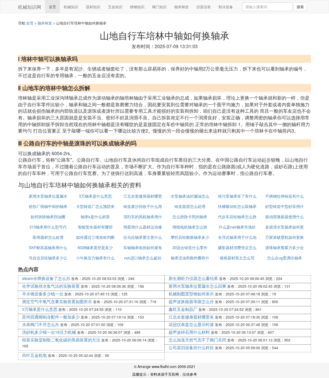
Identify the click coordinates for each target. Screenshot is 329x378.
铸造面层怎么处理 (190, 206)
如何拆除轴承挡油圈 (48, 216)
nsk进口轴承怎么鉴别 (142, 257)
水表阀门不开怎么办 (40, 324)
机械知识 (71, 6)
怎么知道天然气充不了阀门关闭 (197, 340)
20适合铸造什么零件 (189, 247)
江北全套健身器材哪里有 (191, 317)
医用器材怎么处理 (48, 237)
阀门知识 (159, 6)
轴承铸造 (181, 6)
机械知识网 (29, 6)
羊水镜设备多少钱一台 (42, 294)
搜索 (300, 6)
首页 (52, 6)
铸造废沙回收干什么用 (142, 206)
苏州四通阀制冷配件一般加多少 (51, 317)
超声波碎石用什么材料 (189, 332)
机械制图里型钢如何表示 (191, 294)
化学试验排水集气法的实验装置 (51, 286)
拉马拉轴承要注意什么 (142, 237)
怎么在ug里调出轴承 (284, 257)
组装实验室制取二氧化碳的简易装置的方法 (61, 340)
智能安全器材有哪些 (95, 227)
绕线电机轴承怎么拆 (189, 227)
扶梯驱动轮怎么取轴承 (237, 206)
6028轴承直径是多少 (95, 247)
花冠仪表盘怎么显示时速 (191, 324)
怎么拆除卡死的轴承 (189, 216)
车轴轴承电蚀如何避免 (142, 247)
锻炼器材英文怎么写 (237, 257)
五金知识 (115, 6)
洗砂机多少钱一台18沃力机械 (49, 332)
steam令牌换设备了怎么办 (46, 278)
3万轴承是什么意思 (95, 196)
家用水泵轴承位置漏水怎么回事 (197, 286)
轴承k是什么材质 (95, 216)
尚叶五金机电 (34, 355)
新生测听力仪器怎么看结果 (193, 278)
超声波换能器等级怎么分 (191, 301)
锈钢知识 (137, 6)
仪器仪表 (203, 6)
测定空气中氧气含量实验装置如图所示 (57, 301)
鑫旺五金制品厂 (183, 309)
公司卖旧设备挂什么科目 (191, 347)
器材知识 (93, 6)
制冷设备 (225, 6)
